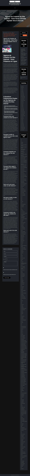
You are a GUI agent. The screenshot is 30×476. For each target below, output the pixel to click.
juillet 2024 (22, 118)
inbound (22, 289)
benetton (22, 201)
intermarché (22, 295)
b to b (21, 196)
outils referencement (23, 326)
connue (22, 221)
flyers (21, 260)
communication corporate (24, 213)
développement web (23, 232)
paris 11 (22, 330)
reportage (22, 414)
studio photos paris (23, 453)
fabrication (22, 251)
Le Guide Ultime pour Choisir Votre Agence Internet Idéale (23, 63)
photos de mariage (23, 380)
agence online (22, 168)
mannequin (22, 304)
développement (12, 34)
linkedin (22, 300)
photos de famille (23, 377)
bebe (21, 197)
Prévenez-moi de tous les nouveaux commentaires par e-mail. (10, 269)
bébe (21, 200)
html (21, 285)
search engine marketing (24, 421)
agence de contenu (23, 157)
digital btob (22, 239)
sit (21, 431)
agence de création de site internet (7, 33)
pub (21, 398)
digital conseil (22, 240)
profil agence (22, 395)
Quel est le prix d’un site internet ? (8, 114)
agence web (12, 33)
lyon (21, 303)
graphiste (22, 281)
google (22, 272)
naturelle (22, 322)
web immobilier (23, 463)
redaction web (22, 409)
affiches (22, 143)
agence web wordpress (23, 183)
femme (22, 256)
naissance (22, 318)
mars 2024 (22, 123)
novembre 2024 (23, 113)
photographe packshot (23, 359)
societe (22, 445)
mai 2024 (22, 120)
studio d (22, 450)
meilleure (22, 312)
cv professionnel (23, 227)
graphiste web (22, 282)
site (21, 432)
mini (21, 314)
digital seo (22, 241)
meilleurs (22, 313)
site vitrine (22, 439)
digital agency (22, 236)
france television (23, 266)
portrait (22, 386)
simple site (22, 430)
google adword (23, 273)
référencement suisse (23, 413)
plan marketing (23, 385)
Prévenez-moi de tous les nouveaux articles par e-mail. (9, 274)
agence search (23, 173)
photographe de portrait (24, 348)
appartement (22, 188)
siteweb (22, 444)
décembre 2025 (23, 96)
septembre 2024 (23, 115)
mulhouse (22, 317)
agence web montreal (23, 180)
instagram (22, 294)
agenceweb (22, 186)
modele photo (22, 316)
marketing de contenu (23, 308)
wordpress (22, 468)
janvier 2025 (22, 110)
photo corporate (23, 335)
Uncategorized (22, 457)
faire (21, 254)
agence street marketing (24, 176)
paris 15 (22, 331)
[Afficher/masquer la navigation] (15, 8)
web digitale (22, 462)
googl (21, 271)
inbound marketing (23, 290)
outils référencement (23, 327)
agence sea (22, 172)
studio (21, 449)
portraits (22, 389)
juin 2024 (22, 119)
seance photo (22, 418)
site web (22, 440)
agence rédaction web (23, 171)
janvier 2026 (22, 95)
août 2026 (22, 86)
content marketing (23, 222)
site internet (22, 435)
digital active (22, 235)
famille (22, 255)
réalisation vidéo (23, 407)
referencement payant (23, 412)
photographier (22, 373)
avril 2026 (22, 91)
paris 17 (22, 332)
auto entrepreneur (23, 195)
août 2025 (22, 101)
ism (21, 299)
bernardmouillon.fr (15, 4)
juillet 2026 (22, 87)
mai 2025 (22, 105)
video (21, 458)
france (22, 265)
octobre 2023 (22, 129)
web (21, 459)
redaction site (22, 408)
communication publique (24, 218)
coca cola (22, 210)
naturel (22, 321)
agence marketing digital (24, 167)
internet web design (23, 298)
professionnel (22, 394)
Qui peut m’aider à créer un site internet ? (9, 111)
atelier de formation (23, 191)
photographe (22, 339)
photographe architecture (24, 341)
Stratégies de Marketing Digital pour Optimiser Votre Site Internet (24, 60)
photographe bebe (23, 344)
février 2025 (22, 109)
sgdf (21, 426)
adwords (22, 142)
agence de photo (23, 158)
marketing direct (23, 309)
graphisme (22, 280)
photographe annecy (23, 340)
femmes (22, 259)
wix (21, 467)
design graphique (23, 231)
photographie (22, 371)
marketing (22, 307)
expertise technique (13, 35)
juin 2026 (22, 88)
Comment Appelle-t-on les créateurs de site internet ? (11, 108)
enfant (22, 244)
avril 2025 (22, 106)
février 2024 (22, 124)
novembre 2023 (23, 128)
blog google (22, 205)
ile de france (22, 286)
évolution (4, 35)
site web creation (23, 441)
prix (21, 391)
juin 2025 (22, 104)
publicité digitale (23, 403)
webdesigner (22, 464)
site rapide (22, 436)
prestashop (22, 390)
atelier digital (22, 192)
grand (21, 277)
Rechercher (24, 32)
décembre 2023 (23, 127)
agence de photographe (24, 160)
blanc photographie (23, 204)
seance (22, 417)
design (9, 34)
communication (23, 211)
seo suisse (22, 423)
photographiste (23, 376)
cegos (21, 209)
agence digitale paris (23, 166)
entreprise (15, 34)
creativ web (22, 226)
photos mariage (23, 382)
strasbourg (22, 448)
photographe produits (23, 364)
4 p (21, 139)
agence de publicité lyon (24, 161)
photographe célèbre (23, 345)
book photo (22, 206)
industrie (22, 291)
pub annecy (22, 399)
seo (21, 422)
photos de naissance (23, 381)
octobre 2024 (22, 114)
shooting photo (23, 427)
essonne (22, 250)
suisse (22, 454)
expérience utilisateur (8, 35)
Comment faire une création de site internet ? (9, 105)
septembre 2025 (23, 100)
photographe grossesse (24, 353)
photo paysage (23, 336)
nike (21, 323)
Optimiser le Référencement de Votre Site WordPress (24, 57)
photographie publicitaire (24, 372)
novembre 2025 (23, 97)
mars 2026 (22, 92)
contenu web (22, 223)
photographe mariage (23, 356)
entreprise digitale (23, 247)
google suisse (22, 276)
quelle (21, 405)
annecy (22, 187)
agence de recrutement (24, 162)
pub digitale (22, 400)
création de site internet (6, 34)
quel (21, 404)
